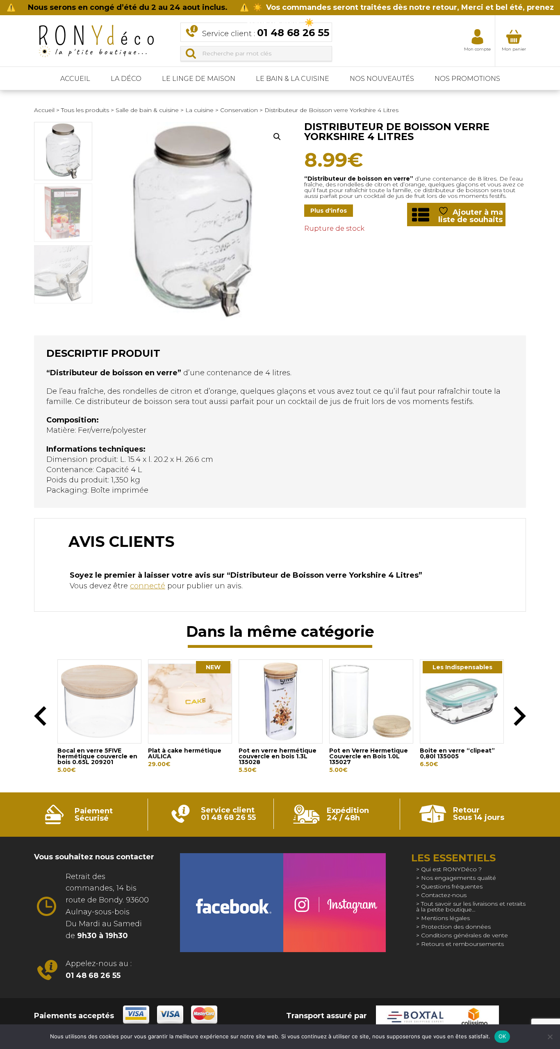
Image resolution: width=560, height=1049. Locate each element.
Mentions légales (445, 918)
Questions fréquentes (452, 886)
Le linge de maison (198, 79)
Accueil (75, 79)
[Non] (550, 1037)
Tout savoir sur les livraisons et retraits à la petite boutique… (471, 906)
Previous (40, 716)
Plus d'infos (328, 210)
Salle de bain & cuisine (147, 110)
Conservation (239, 110)
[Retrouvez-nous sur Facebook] (231, 902)
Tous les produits (85, 110)
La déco (126, 79)
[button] (277, 136)
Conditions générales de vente (464, 935)
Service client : (265, 33)
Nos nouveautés (382, 79)
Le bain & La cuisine (292, 79)
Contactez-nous (444, 895)
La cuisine (199, 110)
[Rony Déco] (95, 38)
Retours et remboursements (462, 944)
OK (502, 1036)
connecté (147, 585)
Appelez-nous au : (99, 969)
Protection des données (456, 927)
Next (520, 716)
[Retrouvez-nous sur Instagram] (334, 902)
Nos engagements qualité (458, 878)
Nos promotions (467, 79)
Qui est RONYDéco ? (451, 869)
